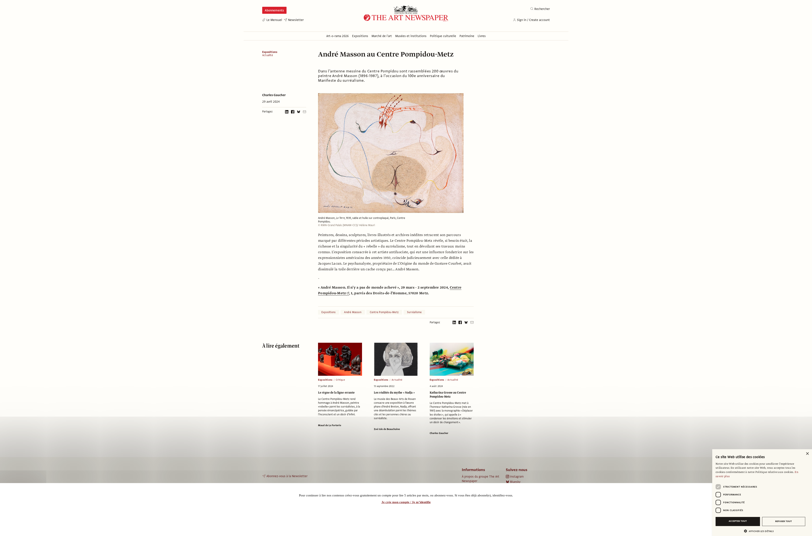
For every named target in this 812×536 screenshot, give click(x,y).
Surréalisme (414, 312)
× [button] (807, 453)
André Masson (352, 312)
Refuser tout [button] (783, 521)
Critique (340, 379)
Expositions (269, 52)
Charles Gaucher (274, 95)
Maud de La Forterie (329, 425)
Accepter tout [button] (738, 521)
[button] (760, 531)
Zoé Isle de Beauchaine (387, 429)
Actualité (267, 55)
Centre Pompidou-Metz (384, 312)
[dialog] (762, 492)
